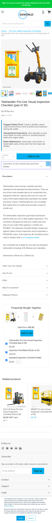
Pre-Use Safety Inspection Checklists (25, 31)
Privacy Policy (8, 506)
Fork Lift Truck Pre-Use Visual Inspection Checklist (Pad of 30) (13, 411)
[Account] (43, 12)
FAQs (4, 280)
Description (7, 176)
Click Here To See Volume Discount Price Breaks (21, 165)
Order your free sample (12, 266)
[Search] (47, 23)
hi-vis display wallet (31, 237)
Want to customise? (10, 288)
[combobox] (22, 23)
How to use (7, 273)
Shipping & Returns (10, 295)
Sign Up (38, 471)
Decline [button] (31, 518)
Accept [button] (21, 518)
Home (3, 31)
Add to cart (27, 333)
